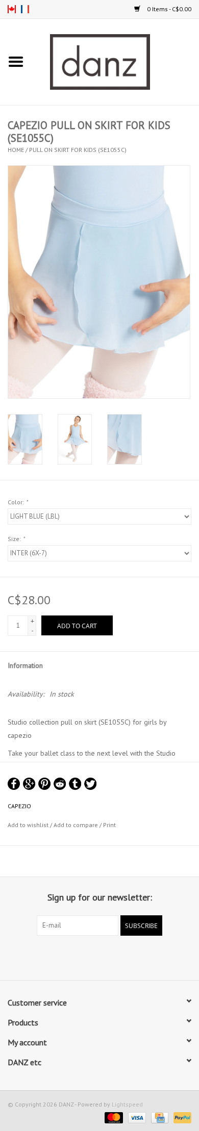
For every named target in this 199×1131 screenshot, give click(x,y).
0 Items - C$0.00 (168, 9)
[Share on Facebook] (14, 784)
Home (16, 149)
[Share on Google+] (29, 784)
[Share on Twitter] (90, 784)
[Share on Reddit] (60, 784)
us (12, 9)
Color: (18, 502)
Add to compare (77, 825)
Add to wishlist (28, 825)
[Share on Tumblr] (75, 784)
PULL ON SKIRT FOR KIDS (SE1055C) (78, 149)
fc (25, 9)
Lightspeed (127, 1104)
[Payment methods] (112, 1117)
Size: (16, 539)
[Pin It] (44, 784)
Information (25, 665)
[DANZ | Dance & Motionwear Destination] (115, 61)
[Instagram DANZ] (109, 956)
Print (109, 825)
